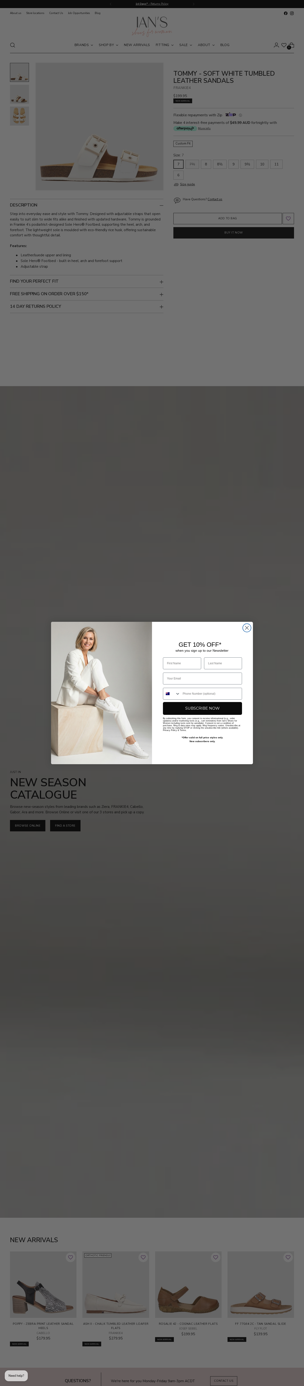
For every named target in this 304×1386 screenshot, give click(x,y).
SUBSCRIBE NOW (202, 708)
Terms (183, 730)
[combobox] (171, 693)
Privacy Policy (170, 730)
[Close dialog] (247, 628)
